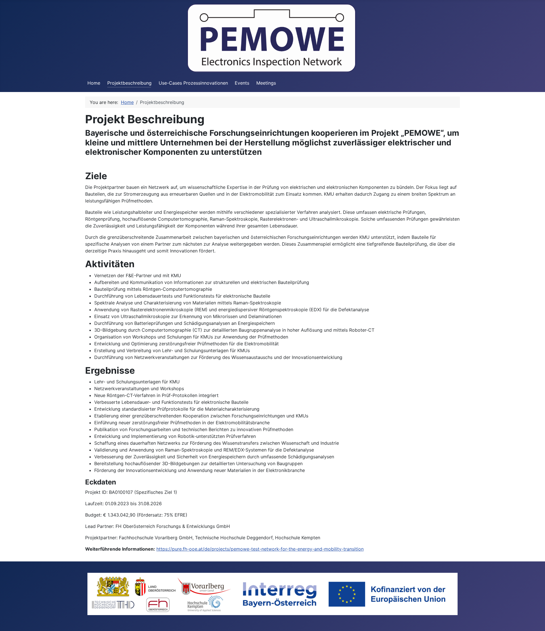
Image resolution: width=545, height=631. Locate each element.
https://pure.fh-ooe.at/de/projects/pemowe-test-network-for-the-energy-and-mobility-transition (260, 549)
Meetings (266, 83)
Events (242, 83)
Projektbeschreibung (129, 83)
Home (93, 83)
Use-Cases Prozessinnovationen (193, 83)
